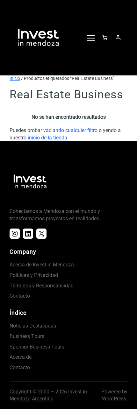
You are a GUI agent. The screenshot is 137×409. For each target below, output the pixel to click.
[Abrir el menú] (90, 37)
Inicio (15, 78)
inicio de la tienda (47, 138)
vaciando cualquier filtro (70, 130)
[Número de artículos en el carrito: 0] (104, 37)
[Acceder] (118, 37)
